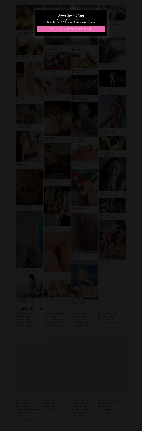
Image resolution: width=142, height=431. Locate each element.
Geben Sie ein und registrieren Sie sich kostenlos (71, 29)
